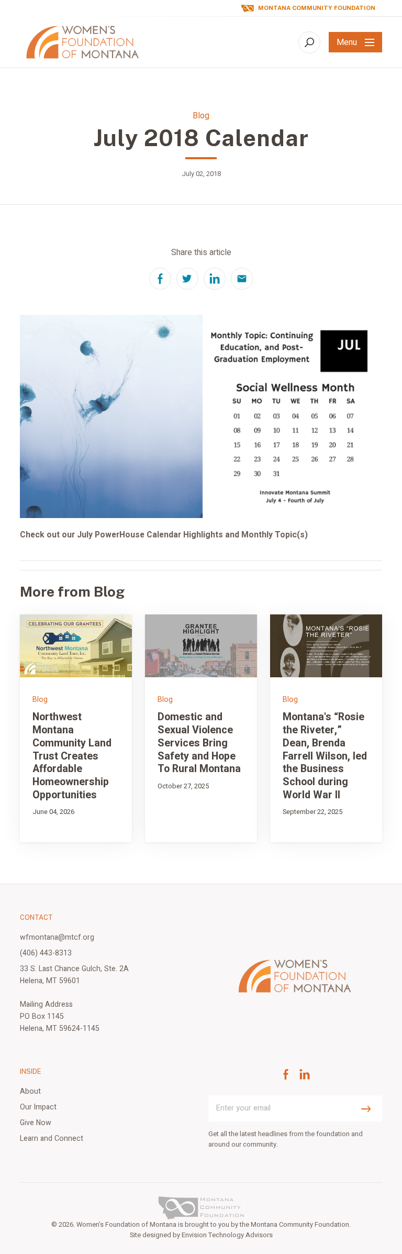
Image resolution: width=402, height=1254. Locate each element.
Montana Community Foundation (316, 8)
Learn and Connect (51, 1138)
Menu (347, 42)
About (30, 1091)
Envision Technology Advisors (227, 1235)
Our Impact (38, 1107)
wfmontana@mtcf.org (57, 937)
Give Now (35, 1122)
